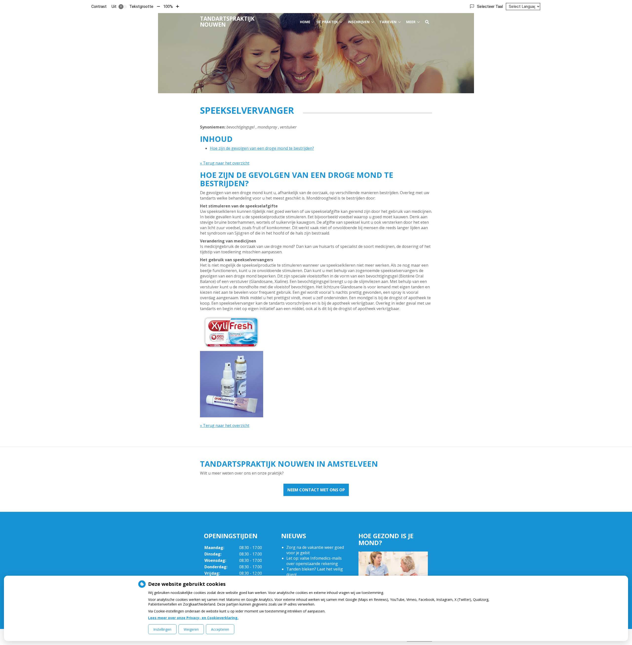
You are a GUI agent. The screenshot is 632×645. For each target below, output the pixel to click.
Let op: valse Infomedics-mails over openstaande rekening (314, 560)
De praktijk (327, 21)
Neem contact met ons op (316, 490)
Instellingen (162, 629)
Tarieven (387, 21)
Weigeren (191, 629)
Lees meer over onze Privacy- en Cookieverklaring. (193, 617)
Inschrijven (359, 21)
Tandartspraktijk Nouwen (227, 21)
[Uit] (122, 6)
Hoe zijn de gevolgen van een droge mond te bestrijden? (262, 148)
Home (305, 21)
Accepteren (220, 629)
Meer (410, 21)
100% (168, 6)
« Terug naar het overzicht (224, 163)
